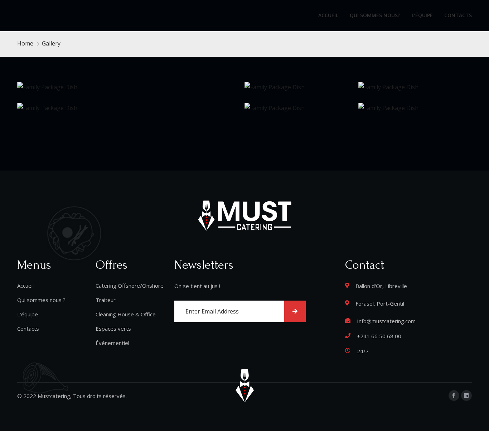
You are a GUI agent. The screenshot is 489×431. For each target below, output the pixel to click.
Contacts (458, 15)
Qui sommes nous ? (41, 299)
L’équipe (422, 15)
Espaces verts (113, 328)
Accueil (328, 15)
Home (25, 43)
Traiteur (106, 299)
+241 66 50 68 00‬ (379, 336)
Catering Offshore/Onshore (130, 285)
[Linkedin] (466, 395)
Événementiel (112, 342)
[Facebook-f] (454, 395)
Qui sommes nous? (375, 15)
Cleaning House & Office (126, 314)
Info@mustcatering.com (386, 321)
